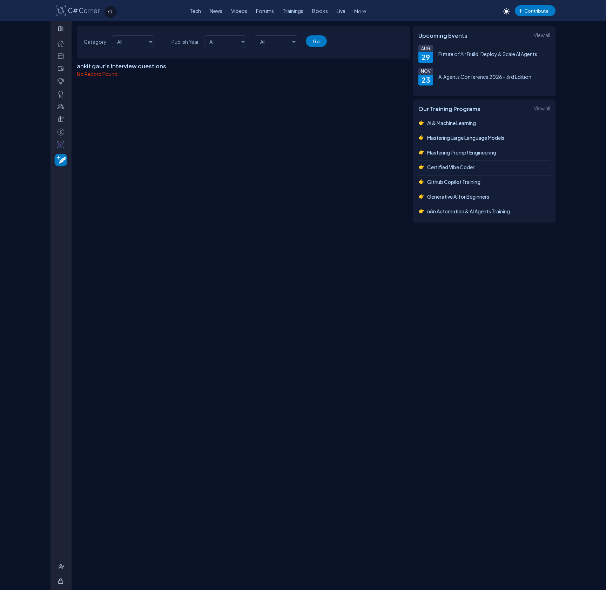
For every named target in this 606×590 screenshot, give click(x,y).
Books (320, 11)
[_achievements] (62, 94)
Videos (239, 11)
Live (341, 11)
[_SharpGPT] (62, 144)
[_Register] (62, 566)
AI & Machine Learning (451, 123)
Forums (265, 11)
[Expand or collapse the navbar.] (61, 29)
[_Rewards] (62, 131)
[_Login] (62, 581)
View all (542, 35)
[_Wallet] (62, 68)
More (360, 11)
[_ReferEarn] (62, 119)
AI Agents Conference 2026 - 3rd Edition (484, 77)
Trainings (293, 11)
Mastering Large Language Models (465, 138)
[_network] (62, 106)
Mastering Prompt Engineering (461, 152)
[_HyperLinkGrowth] (59, 160)
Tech (195, 11)
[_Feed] (62, 43)
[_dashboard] (62, 56)
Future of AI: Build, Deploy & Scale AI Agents (487, 54)
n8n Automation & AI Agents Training (468, 211)
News (216, 11)
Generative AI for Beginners (458, 196)
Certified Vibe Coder (450, 167)
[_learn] (62, 81)
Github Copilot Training (453, 182)
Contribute (536, 11)
